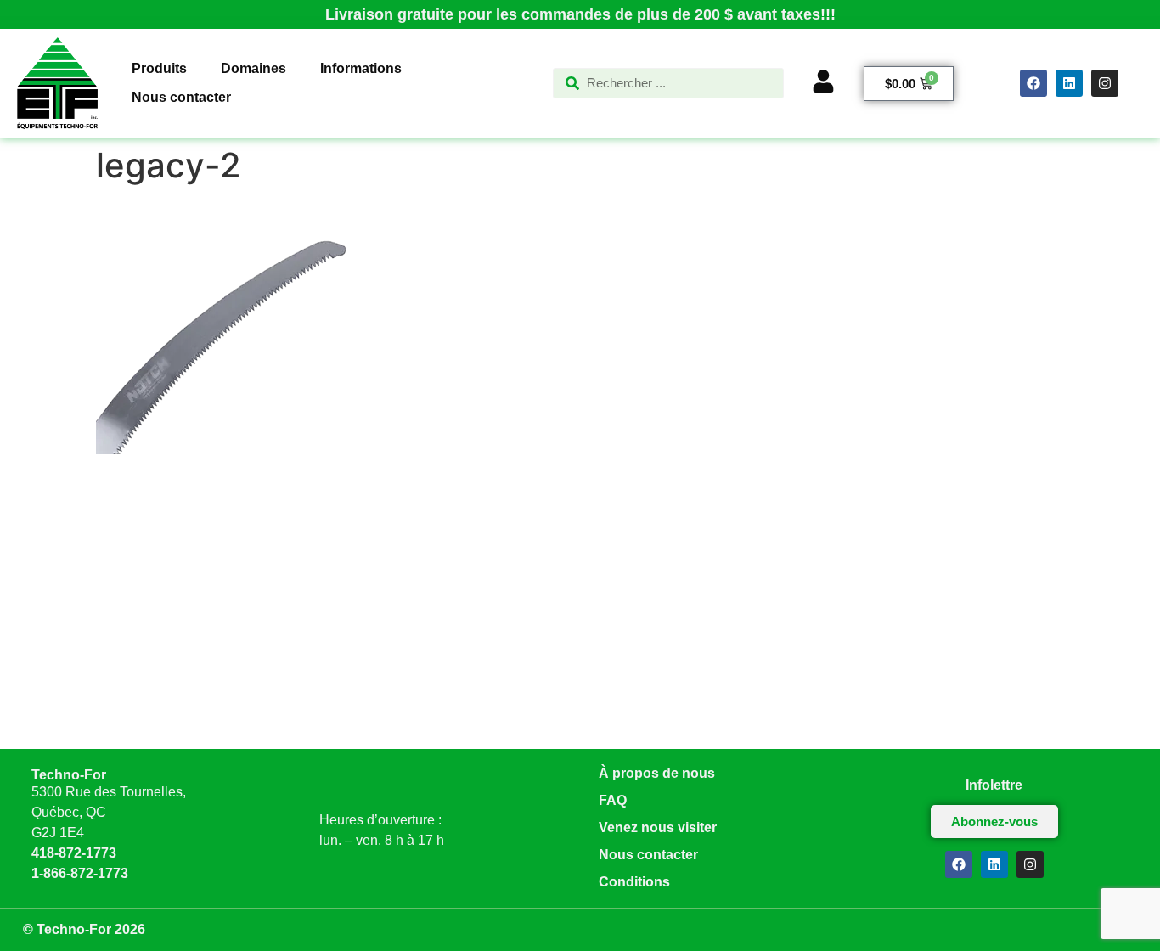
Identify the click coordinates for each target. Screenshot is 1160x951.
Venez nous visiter (658, 827)
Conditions (634, 882)
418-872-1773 (73, 853)
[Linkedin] (1069, 83)
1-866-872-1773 (79, 873)
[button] (159, 68)
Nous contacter (648, 854)
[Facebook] (1033, 83)
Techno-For (68, 775)
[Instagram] (1104, 83)
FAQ (613, 800)
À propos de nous (657, 773)
